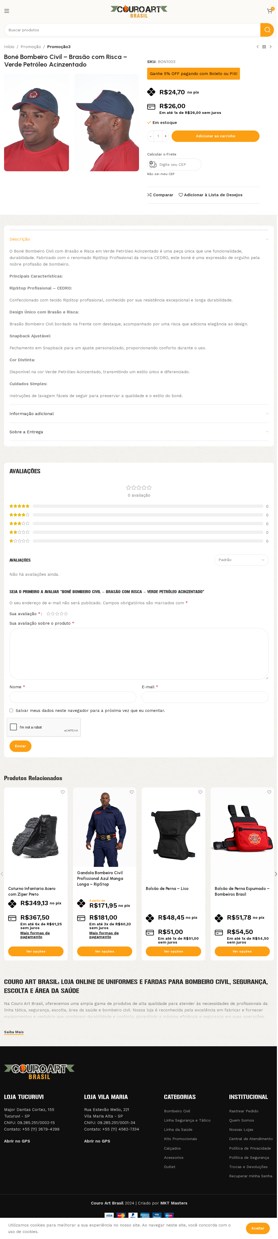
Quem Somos (241, 1120)
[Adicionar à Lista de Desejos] (63, 792)
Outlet (169, 1167)
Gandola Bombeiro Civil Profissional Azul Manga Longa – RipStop (100, 878)
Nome (17, 686)
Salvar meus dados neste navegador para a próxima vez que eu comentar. (90, 710)
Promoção (31, 46)
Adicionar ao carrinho (215, 136)
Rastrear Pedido (243, 1111)
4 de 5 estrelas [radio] (61, 614)
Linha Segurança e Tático (187, 1120)
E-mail (150, 686)
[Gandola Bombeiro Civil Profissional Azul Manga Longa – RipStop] (105, 827)
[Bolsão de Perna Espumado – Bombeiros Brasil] (242, 835)
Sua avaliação (25, 614)
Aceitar (257, 1228)
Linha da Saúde (178, 1129)
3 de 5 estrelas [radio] (57, 614)
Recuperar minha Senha (250, 1176)
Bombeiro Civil (177, 1111)
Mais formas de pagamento (35, 935)
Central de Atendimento (251, 1139)
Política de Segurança (249, 1157)
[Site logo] (139, 10)
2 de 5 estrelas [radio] (52, 614)
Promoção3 (59, 46)
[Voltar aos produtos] (264, 47)
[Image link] (39, 1070)
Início (9, 46)
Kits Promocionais (180, 1139)
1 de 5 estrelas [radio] (48, 614)
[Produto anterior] (257, 47)
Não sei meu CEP (161, 174)
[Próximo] (270, 47)
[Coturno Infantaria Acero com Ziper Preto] (36, 835)
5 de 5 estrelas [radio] (66, 614)
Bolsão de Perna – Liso (167, 888)
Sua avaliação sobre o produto (42, 623)
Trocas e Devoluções (248, 1167)
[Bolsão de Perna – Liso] (173, 835)
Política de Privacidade (250, 1148)
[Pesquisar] (267, 30)
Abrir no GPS (17, 1141)
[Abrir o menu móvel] (6, 10)
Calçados (172, 1148)
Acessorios (174, 1157)
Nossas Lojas (241, 1129)
